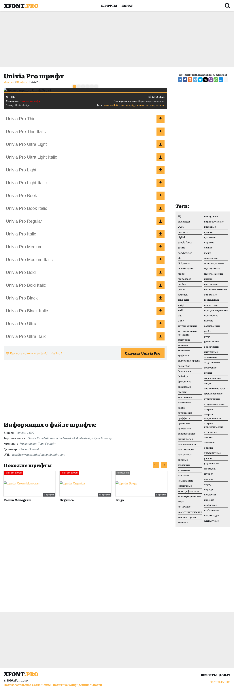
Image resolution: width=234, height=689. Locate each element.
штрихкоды (211, 515)
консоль (183, 522)
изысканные (185, 480)
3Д (179, 216)
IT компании (186, 268)
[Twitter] (200, 79)
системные (211, 351)
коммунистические (190, 512)
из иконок (184, 470)
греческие (184, 423)
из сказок (183, 475)
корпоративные (214, 221)
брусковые (138, 105)
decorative (184, 232)
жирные (183, 459)
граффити (184, 418)
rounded (183, 294)
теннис (208, 437)
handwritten (185, 252)
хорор (207, 484)
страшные (210, 432)
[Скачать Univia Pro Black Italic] (160, 311)
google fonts (185, 242)
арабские (183, 355)
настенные (211, 284)
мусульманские (213, 273)
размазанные (212, 325)
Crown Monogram (17, 500)
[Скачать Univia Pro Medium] (160, 247)
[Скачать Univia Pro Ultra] (160, 324)
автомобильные (187, 325)
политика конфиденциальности (77, 684)
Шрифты (109, 5)
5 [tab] (91, 86)
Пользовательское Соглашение (27, 684)
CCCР (181, 226)
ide (179, 258)
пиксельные (211, 299)
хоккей (208, 479)
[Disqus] (85, 561)
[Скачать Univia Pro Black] (160, 298)
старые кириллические (213, 424)
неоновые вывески (215, 289)
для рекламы (185, 454)
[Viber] (210, 79)
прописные (211, 315)
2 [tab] (78, 86)
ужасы (208, 458)
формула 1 (210, 468)
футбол (208, 473)
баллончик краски (189, 360)
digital (181, 237)
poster (181, 289)
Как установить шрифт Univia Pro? (36, 353)
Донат (127, 5)
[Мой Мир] (221, 79)
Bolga (120, 500)
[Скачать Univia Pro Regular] (160, 221)
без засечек (123, 105)
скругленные (212, 362)
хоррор (208, 489)
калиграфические (189, 491)
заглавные (184, 465)
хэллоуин (210, 494)
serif (180, 310)
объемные (210, 294)
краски (208, 232)
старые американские (213, 416)
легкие (150, 105)
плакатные (211, 305)
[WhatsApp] (216, 79)
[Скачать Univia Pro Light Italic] (160, 183)
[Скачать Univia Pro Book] (160, 196)
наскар (208, 278)
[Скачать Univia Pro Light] (160, 170)
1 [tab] (74, 86)
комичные (184, 506)
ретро (207, 336)
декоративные (186, 433)
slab (180, 315)
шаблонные (211, 510)
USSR (181, 320)
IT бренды (184, 263)
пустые (208, 320)
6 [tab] (96, 86)
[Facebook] (185, 79)
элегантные (211, 520)
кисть (181, 501)
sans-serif (109, 105)
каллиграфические (189, 496)
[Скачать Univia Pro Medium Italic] (160, 260)
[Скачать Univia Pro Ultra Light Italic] (160, 157)
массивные (211, 258)
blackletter (184, 221)
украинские (211, 463)
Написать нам (220, 681)
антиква (183, 345)
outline (182, 284)
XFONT (21, 5)
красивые (210, 226)
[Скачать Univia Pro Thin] (160, 119)
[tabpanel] (85, 90)
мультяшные (212, 268)
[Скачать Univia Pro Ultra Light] (160, 144)
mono (181, 273)
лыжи (207, 252)
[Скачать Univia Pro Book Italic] (160, 208)
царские (209, 499)
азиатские (184, 339)
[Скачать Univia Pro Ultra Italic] (160, 336)
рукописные (211, 341)
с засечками (211, 346)
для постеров (186, 449)
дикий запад (185, 439)
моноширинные (214, 263)
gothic (181, 247)
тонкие (160, 105)
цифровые (210, 505)
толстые (209, 442)
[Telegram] (195, 79)
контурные (211, 216)
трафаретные (212, 452)
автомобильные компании (187, 332)
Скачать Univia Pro (142, 353)
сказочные (210, 357)
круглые (209, 242)
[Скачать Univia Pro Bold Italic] (160, 285)
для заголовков (187, 444)
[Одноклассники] (190, 79)
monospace (184, 278)
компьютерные (187, 517)
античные (184, 350)
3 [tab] (83, 86)
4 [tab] (87, 86)
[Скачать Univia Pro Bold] (160, 272)
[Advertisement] (113, 38)
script (181, 305)
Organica (67, 500)
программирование (216, 310)
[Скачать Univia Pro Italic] (160, 234)
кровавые (210, 237)
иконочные (185, 485)
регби (207, 331)
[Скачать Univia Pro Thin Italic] (160, 132)
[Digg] (205, 79)
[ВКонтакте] (180, 79)
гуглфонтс (184, 428)
